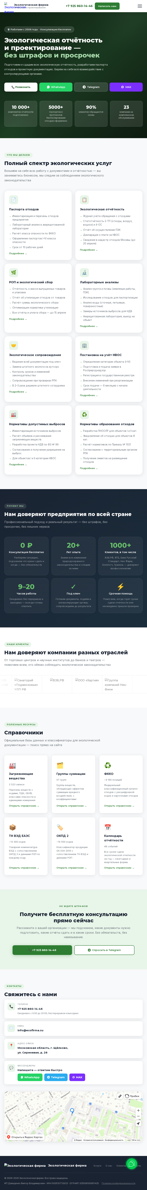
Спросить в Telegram (106, 950)
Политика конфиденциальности (118, 1183)
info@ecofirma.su (30, 1030)
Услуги (97, 1165)
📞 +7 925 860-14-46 (42, 950)
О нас (109, 1165)
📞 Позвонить (20, 87)
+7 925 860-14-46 (79, 6)
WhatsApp (58, 87)
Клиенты (121, 1165)
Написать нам (107, 6)
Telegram (93, 87)
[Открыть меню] (140, 6)
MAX (128, 87)
